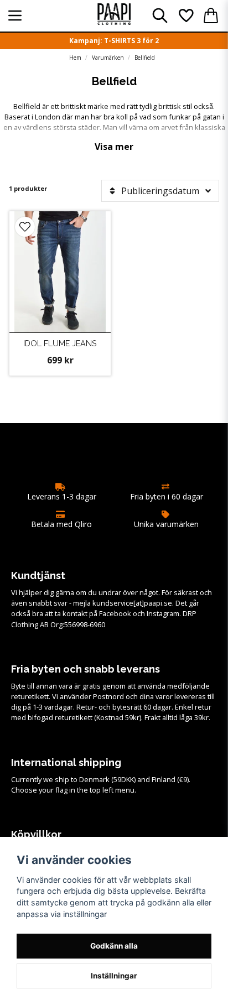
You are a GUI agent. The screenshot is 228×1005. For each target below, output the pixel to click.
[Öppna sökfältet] (160, 15)
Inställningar (114, 975)
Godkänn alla (114, 945)
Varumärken (108, 57)
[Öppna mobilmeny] (14, 15)
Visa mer (114, 146)
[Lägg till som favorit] (185, 15)
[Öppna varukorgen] (211, 15)
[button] (25, 227)
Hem (75, 57)
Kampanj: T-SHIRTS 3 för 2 (114, 40)
